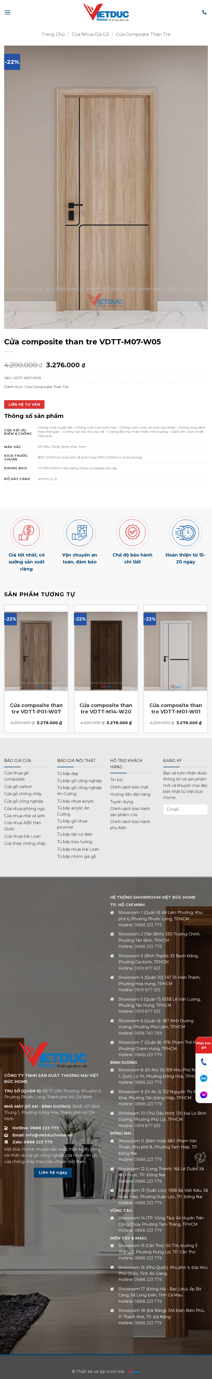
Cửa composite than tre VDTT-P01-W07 (36, 708)
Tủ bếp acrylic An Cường (73, 811)
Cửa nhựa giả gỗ (90, 34)
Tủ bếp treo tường (74, 841)
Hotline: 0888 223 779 (35, 1127)
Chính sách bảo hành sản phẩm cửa (130, 811)
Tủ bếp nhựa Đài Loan (78, 849)
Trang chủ (53, 34)
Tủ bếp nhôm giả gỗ (76, 856)
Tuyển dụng (121, 801)
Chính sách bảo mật (129, 787)
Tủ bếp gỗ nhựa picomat (72, 824)
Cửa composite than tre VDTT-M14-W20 (106, 708)
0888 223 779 (148, 924)
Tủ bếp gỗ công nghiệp (79, 780)
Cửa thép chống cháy (25, 843)
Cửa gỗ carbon (18, 786)
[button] (7, 12)
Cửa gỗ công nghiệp (23, 801)
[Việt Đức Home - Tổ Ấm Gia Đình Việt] (106, 12)
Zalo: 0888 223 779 (32, 1142)
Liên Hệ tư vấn (24, 404)
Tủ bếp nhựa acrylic (75, 801)
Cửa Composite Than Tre (143, 34)
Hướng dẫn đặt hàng (130, 794)
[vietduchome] (132, 1371)
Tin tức (116, 779)
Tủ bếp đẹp (67, 773)
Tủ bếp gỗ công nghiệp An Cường (79, 790)
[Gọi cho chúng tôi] (204, 12)
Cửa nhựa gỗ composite (16, 776)
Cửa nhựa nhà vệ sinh (24, 815)
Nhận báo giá (203, 1045)
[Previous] (4, 671)
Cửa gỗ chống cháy (23, 793)
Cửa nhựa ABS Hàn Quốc (22, 825)
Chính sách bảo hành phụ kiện (130, 824)
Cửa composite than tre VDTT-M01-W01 (175, 708)
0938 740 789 (148, 1033)
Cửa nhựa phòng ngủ (24, 808)
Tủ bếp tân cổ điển (74, 834)
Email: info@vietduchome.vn (42, 1135)
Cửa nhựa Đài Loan (22, 836)
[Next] (207, 671)
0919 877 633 (147, 968)
